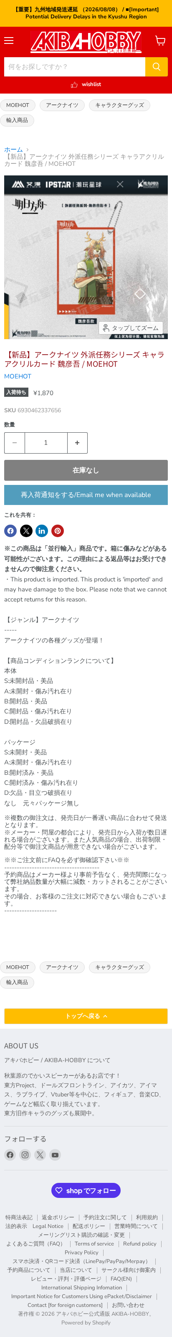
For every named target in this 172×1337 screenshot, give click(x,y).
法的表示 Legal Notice (34, 1226)
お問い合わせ (128, 1305)
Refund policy (140, 1244)
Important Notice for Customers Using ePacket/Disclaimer (81, 1296)
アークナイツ (62, 105)
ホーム (13, 149)
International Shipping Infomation (81, 1287)
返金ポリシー (58, 1217)
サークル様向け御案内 (128, 1270)
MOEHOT (17, 105)
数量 (9, 425)
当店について (76, 1270)
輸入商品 (17, 120)
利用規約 (147, 1217)
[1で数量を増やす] (78, 442)
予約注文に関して (105, 1217)
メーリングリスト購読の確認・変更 (81, 1235)
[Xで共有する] (26, 531)
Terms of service (94, 1244)
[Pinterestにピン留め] (57, 531)
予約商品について (29, 1270)
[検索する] (156, 66)
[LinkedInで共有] (41, 531)
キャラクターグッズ (119, 105)
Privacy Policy (82, 1252)
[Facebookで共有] (10, 531)
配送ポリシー (89, 1226)
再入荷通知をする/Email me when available (86, 495)
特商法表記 (19, 1217)
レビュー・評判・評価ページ (66, 1279)
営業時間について (136, 1226)
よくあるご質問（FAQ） (36, 1244)
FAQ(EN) (121, 1279)
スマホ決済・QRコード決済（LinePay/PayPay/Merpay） (82, 1261)
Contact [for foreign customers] (65, 1305)
